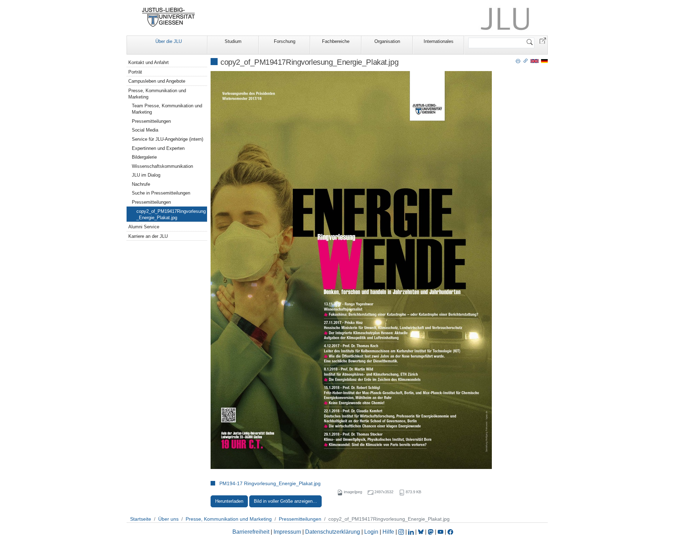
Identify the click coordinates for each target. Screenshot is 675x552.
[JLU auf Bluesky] (421, 532)
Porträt (135, 72)
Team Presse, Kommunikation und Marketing (167, 109)
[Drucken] (518, 60)
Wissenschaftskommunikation (162, 166)
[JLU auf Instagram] (401, 532)
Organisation (387, 41)
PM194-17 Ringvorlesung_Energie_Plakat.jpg (270, 483)
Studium (233, 41)
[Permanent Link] (525, 60)
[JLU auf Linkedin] (411, 532)
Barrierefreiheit (250, 532)
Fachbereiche (335, 41)
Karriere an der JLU (148, 236)
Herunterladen (229, 501)
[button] (543, 40)
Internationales (439, 41)
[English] (535, 60)
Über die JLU (168, 41)
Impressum (287, 532)
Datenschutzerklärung (332, 532)
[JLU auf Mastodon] (431, 532)
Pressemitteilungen (151, 121)
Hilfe (388, 532)
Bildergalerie (144, 157)
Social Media (145, 130)
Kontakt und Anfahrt (148, 62)
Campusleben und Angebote (156, 81)
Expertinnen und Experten (158, 148)
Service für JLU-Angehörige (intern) (167, 139)
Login (372, 532)
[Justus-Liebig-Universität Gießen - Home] (168, 17)
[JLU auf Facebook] (450, 532)
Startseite (140, 519)
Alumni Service (143, 226)
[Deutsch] (544, 60)
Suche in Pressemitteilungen (161, 193)
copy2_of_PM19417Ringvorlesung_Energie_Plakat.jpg (171, 214)
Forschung (284, 41)
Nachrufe (141, 184)
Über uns (168, 519)
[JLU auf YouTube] (440, 532)
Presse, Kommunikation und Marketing (157, 94)
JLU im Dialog (146, 175)
